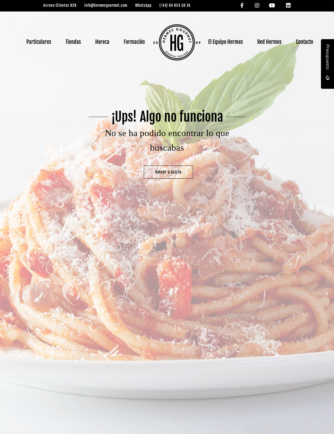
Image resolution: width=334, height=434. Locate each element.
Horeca (102, 42)
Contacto (304, 42)
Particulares (38, 42)
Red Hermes (269, 42)
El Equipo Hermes (225, 42)
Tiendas (73, 42)
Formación (134, 42)
